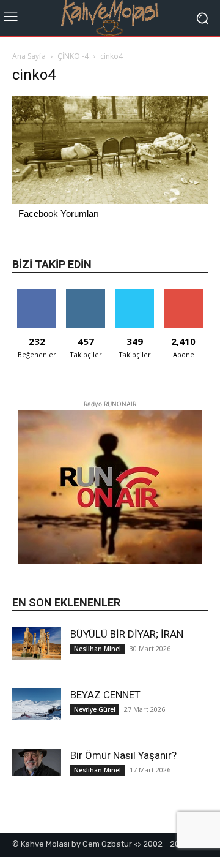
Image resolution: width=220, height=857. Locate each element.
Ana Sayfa (29, 56)
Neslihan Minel (97, 648)
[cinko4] (110, 200)
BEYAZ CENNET (105, 695)
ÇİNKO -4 (73, 56)
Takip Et (85, 293)
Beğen (37, 293)
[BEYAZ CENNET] (36, 704)
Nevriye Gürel (95, 709)
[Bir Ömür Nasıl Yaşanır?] (36, 762)
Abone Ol (183, 293)
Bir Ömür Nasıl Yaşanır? (123, 755)
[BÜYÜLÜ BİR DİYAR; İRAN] (36, 643)
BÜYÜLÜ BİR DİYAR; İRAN (126, 634)
